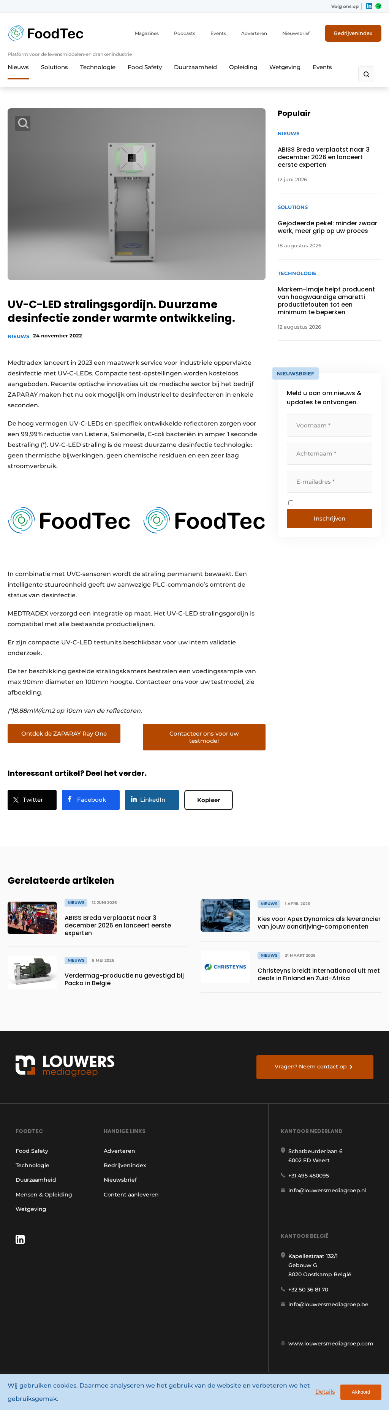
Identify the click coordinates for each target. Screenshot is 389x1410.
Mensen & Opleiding (44, 1194)
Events (218, 33)
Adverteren (254, 33)
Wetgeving (284, 67)
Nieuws (18, 67)
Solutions (54, 67)
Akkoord (361, 1392)
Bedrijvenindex (353, 33)
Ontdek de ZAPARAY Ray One (64, 733)
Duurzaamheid (195, 67)
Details (325, 1391)
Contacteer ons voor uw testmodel (204, 737)
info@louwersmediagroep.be (328, 1304)
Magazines (147, 33)
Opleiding (243, 67)
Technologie (97, 67)
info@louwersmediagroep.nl (327, 1190)
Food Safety (145, 67)
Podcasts (184, 33)
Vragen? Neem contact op (311, 1066)
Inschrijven (329, 518)
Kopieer (208, 800)
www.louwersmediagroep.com (330, 1343)
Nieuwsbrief (296, 33)
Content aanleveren (131, 1194)
